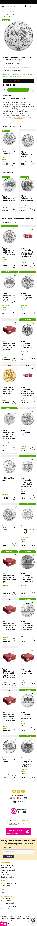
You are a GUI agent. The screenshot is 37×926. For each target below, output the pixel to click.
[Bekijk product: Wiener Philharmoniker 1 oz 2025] (28, 140)
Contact (3, 892)
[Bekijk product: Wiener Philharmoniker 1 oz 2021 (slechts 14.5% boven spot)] (9, 236)
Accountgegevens (7, 865)
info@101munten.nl (9, 909)
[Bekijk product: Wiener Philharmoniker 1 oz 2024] (27, 418)
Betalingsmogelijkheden (9, 877)
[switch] (33, 923)
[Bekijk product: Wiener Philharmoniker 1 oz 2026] (9, 746)
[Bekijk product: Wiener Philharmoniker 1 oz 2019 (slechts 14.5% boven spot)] (9, 138)
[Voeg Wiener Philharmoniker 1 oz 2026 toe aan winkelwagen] (14, 777)
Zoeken (33, 10)
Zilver (8, 15)
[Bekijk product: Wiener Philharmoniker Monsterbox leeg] (27, 657)
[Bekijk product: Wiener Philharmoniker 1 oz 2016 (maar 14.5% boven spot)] (27, 700)
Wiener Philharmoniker (10, 17)
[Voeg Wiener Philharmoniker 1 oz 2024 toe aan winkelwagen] (32, 449)
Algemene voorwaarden (9, 883)
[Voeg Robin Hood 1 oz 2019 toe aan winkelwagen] (14, 497)
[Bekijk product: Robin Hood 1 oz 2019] (9, 466)
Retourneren (5, 875)
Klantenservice (6, 868)
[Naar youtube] (14, 791)
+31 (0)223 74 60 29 (9, 907)
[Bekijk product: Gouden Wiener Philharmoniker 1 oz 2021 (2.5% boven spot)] (9, 375)
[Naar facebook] (18, 791)
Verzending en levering (8, 870)
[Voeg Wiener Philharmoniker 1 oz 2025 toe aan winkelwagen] (32, 163)
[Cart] (34, 6)
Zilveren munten (17, 15)
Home (2, 15)
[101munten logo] (12, 6)
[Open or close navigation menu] (2, 6)
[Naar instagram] (23, 791)
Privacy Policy (5, 886)
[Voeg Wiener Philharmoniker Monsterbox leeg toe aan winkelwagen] (32, 684)
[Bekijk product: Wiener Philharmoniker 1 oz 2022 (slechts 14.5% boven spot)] (27, 282)
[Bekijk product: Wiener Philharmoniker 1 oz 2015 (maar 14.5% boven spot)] (27, 330)
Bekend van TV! (6, 2)
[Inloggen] (25, 6)
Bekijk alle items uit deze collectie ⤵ (13, 70)
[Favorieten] (30, 6)
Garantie (4, 872)
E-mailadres (7, 848)
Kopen (19, 90)
